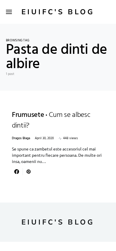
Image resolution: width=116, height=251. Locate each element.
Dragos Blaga (21, 138)
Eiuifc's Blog (58, 12)
